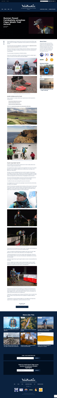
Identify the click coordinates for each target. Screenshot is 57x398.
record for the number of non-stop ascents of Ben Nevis (21, 106)
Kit (11, 9)
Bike (8, 9)
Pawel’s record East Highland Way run (14, 104)
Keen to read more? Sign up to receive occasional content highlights (28, 366)
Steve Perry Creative (32, 394)
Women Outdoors (52, 9)
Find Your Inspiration (28, 355)
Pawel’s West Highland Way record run (15, 101)
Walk (5, 9)
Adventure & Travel (43, 9)
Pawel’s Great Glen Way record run (14, 102)
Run (2, 9)
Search (37, 358)
